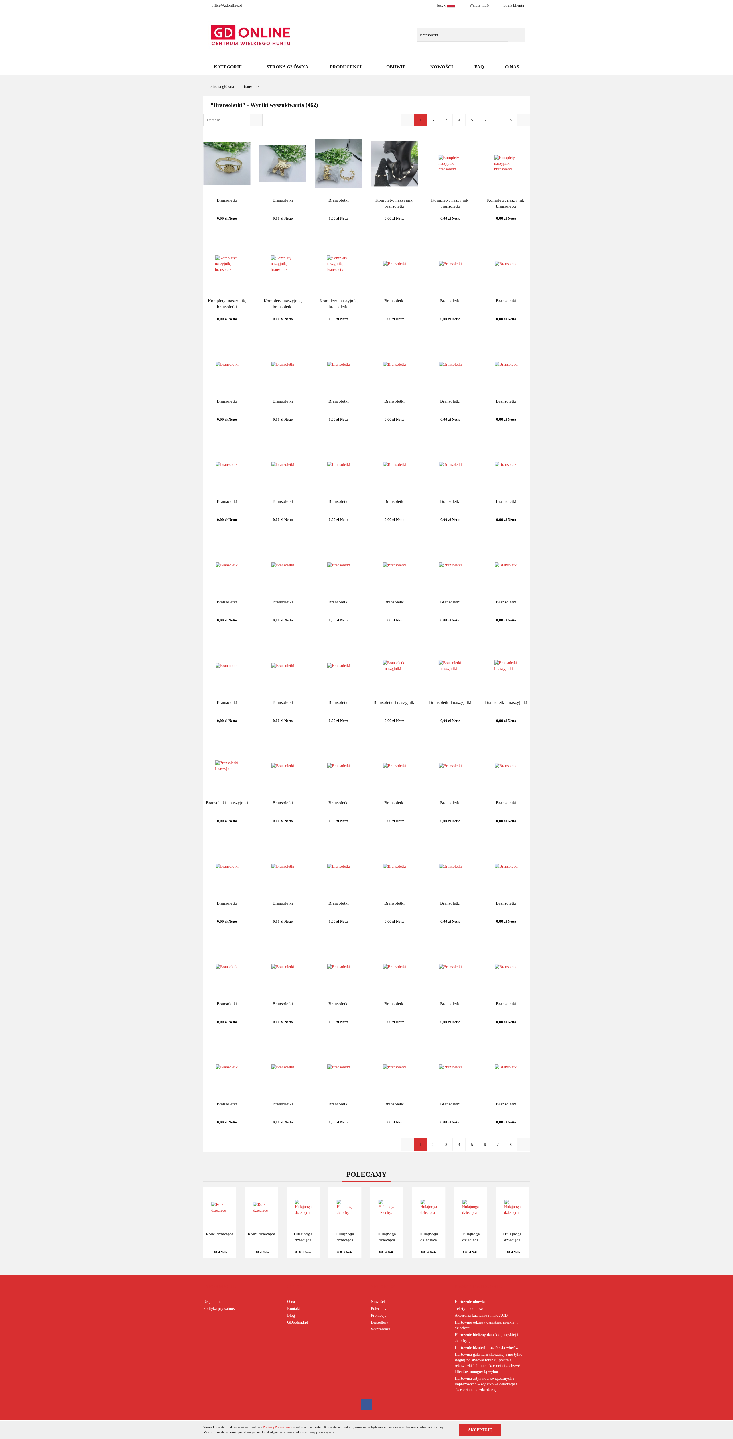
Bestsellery (379, 1322)
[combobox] (233, 120)
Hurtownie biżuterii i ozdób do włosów (486, 1347)
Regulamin (212, 1302)
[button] (219, 1286)
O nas (291, 1302)
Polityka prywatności (220, 1308)
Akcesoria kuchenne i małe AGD (481, 1315)
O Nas (512, 66)
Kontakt (293, 1308)
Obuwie (396, 66)
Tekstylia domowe (469, 1308)
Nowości (441, 66)
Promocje (378, 1315)
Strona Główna (287, 66)
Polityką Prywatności (277, 1427)
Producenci (346, 66)
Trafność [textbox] (213, 120)
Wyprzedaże (380, 1329)
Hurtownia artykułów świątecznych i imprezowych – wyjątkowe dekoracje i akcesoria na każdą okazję (486, 1384)
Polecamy (379, 1308)
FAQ (479, 66)
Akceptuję (480, 1430)
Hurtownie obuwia (470, 1302)
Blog (291, 1315)
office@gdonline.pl (227, 5)
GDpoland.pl (297, 1322)
